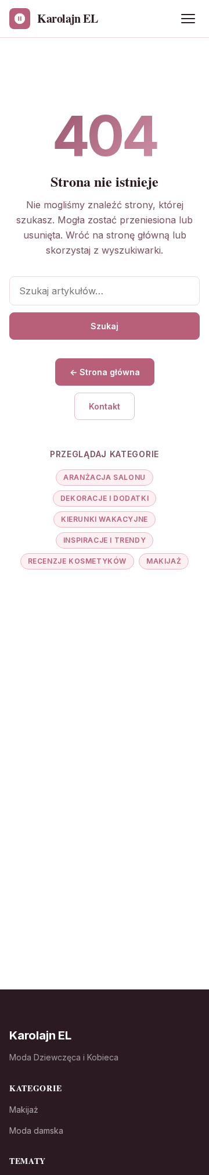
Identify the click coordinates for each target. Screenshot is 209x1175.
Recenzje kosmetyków (77, 561)
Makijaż (163, 561)
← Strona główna (105, 372)
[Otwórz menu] (188, 18)
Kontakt (104, 406)
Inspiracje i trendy (104, 540)
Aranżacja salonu (104, 477)
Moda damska (36, 1130)
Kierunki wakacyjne (104, 519)
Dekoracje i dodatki (104, 498)
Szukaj (104, 326)
